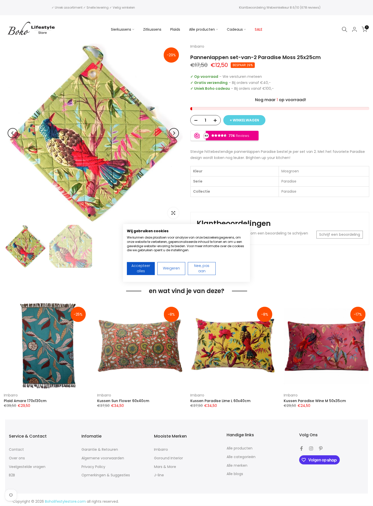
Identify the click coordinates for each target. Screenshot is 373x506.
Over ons (17, 458)
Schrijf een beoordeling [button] (339, 234)
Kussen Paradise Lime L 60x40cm (220, 400)
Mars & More (165, 466)
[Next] (174, 133)
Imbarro (11, 395)
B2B (12, 475)
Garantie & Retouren (99, 449)
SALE (258, 29)
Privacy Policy (93, 466)
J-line (159, 475)
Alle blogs (235, 474)
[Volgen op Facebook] (301, 448)
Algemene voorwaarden (102, 458)
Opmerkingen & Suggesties (105, 475)
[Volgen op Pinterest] (320, 448)
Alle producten (202, 29)
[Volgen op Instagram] (311, 448)
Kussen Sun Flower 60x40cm (123, 400)
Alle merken (237, 465)
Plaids (175, 29)
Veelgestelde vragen (27, 466)
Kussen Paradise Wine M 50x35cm (315, 400)
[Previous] (13, 133)
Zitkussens (152, 29)
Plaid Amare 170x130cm (25, 400)
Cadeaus (235, 29)
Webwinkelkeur (277, 7)
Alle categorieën (241, 457)
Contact (16, 449)
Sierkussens (121, 29)
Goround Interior (168, 458)
